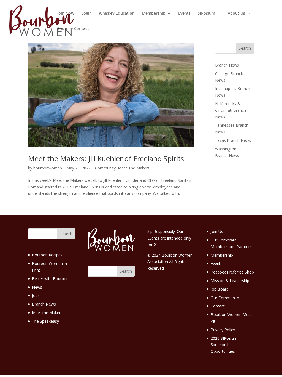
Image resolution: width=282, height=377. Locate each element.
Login (86, 13)
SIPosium (206, 13)
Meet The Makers (134, 168)
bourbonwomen (47, 168)
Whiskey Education (117, 13)
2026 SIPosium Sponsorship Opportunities (224, 345)
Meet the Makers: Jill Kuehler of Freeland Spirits (106, 158)
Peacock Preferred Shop (232, 272)
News (37, 287)
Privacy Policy (223, 329)
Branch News (227, 65)
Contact (81, 28)
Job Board (220, 289)
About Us (236, 13)
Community (105, 168)
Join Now (65, 13)
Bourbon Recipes (47, 254)
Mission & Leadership (230, 280)
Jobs (36, 295)
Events (184, 13)
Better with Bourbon (50, 278)
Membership (154, 13)
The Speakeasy (45, 321)
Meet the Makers (47, 312)
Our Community (225, 297)
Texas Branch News (233, 140)
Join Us (217, 231)
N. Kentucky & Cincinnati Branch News (230, 110)
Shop (62, 28)
